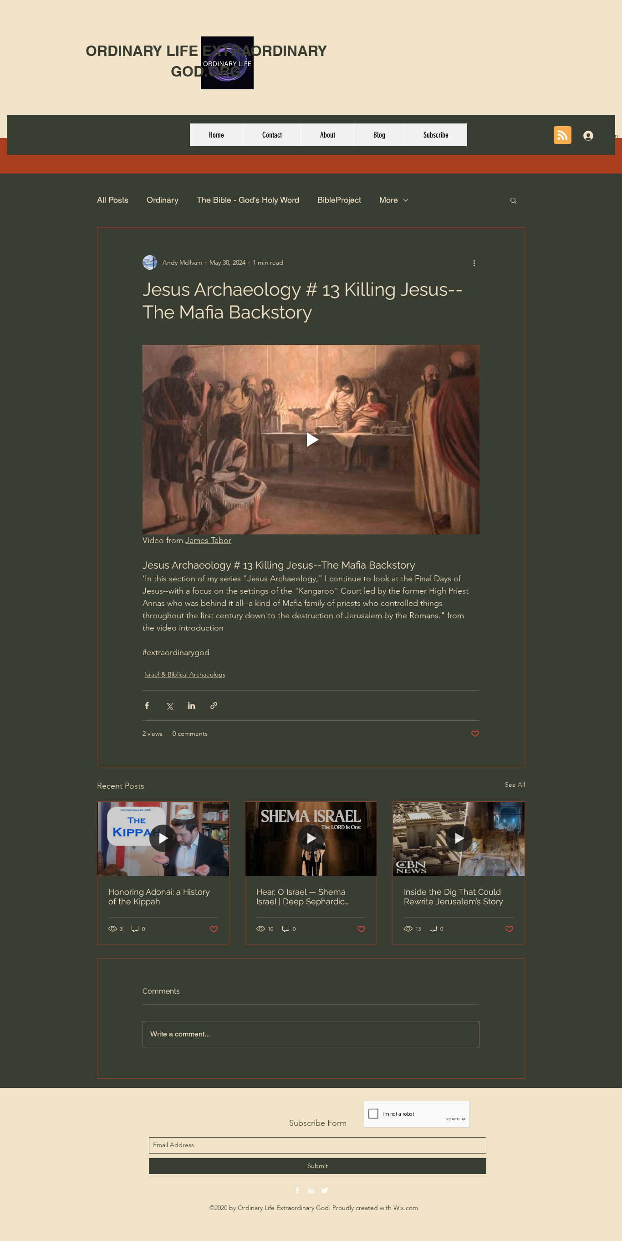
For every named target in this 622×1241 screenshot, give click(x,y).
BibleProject (339, 200)
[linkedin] (311, 1190)
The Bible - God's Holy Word (248, 200)
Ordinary (162, 200)
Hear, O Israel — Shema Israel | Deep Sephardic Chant (301, 896)
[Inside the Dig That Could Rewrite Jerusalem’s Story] (459, 839)
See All (515, 784)
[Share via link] (213, 705)
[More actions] (474, 262)
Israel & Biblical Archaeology (184, 674)
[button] (513, 200)
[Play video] (311, 439)
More (388, 200)
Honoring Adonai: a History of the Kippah (159, 896)
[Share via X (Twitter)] (169, 705)
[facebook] (297, 1190)
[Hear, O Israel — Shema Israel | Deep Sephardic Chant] (311, 839)
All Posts (112, 200)
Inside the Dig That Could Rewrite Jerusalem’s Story (453, 896)
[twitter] (324, 1190)
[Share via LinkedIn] (191, 705)
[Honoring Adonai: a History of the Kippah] (163, 839)
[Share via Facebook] (147, 705)
